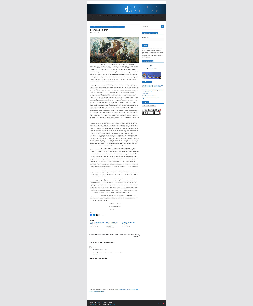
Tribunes (122, 26)
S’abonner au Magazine (142, 16)
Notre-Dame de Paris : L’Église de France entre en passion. (127, 235)
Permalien (105, 249)
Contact (92, 19)
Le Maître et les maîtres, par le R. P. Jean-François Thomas (97, 223)
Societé (132, 16)
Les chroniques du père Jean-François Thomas (111, 26)
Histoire (126, 16)
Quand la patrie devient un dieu (149, 95)
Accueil (92, 16)
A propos (152, 16)
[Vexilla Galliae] (126, 4)
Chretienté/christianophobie (96, 26)
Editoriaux (112, 16)
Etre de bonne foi (146, 93)
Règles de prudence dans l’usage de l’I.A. (151, 98)
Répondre (95, 254)
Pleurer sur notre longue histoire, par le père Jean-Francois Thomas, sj (112, 224)
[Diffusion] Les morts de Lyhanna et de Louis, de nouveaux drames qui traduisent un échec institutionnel (152, 87)
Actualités (98, 16)
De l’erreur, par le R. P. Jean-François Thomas (128, 223)
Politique (119, 16)
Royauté (105, 16)
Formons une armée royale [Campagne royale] (102, 234)
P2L (98, 32)
